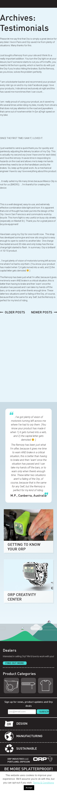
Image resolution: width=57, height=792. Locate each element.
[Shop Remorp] (28, 685)
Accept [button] (29, 787)
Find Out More (14, 663)
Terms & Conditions (43, 782)
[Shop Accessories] (45, 685)
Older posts (15, 312)
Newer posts (41, 312)
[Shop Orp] (11, 685)
